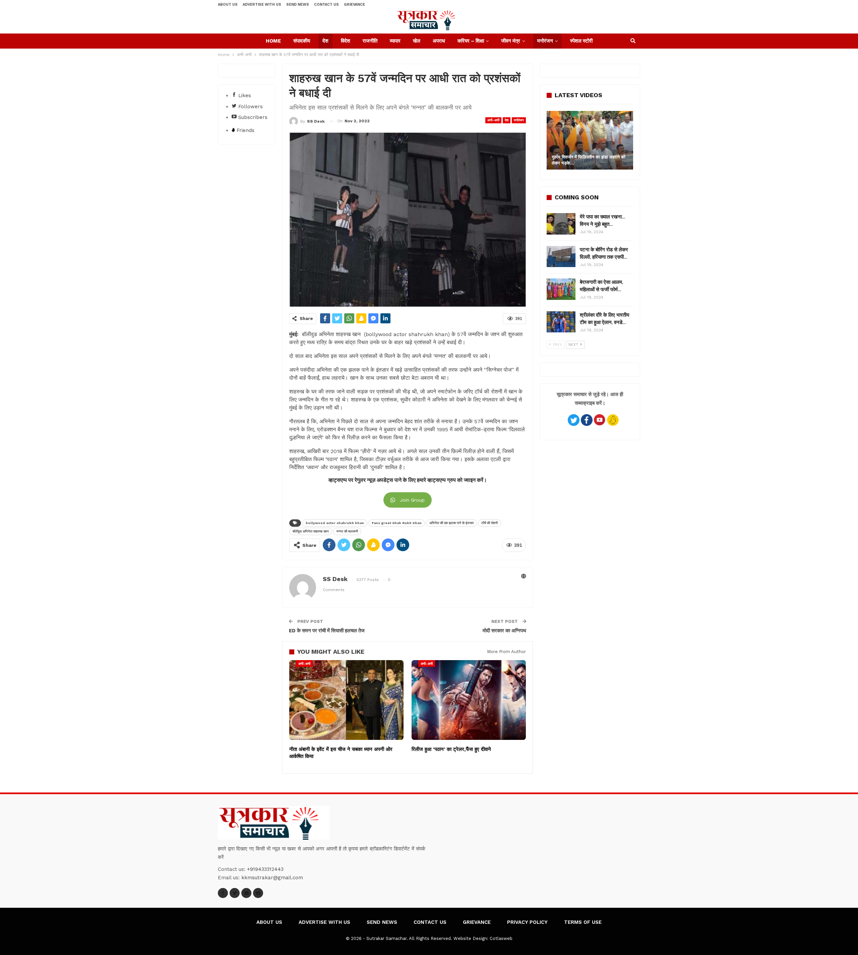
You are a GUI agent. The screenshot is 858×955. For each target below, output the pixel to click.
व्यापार (395, 41)
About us (228, 4)
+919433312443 (265, 869)
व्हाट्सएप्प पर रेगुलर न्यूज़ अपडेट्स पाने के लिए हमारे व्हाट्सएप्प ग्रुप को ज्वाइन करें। (407, 480)
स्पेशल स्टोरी (581, 41)
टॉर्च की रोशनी (489, 523)
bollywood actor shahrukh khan (335, 523)
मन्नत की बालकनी (347, 531)
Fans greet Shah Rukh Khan (397, 523)
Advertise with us (262, 4)
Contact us (326, 4)
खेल (416, 41)
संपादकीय (301, 41)
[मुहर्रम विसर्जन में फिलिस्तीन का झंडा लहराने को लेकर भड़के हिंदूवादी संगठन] (590, 140)
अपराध (439, 41)
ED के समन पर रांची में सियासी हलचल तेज (327, 631)
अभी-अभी (493, 120)
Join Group (412, 500)
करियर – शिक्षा (470, 41)
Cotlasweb (501, 938)
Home (273, 41)
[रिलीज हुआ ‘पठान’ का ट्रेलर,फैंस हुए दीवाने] (469, 700)
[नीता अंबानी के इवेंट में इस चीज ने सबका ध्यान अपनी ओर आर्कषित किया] (346, 700)
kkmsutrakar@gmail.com (272, 878)
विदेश (345, 41)
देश (325, 41)
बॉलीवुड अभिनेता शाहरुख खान (311, 531)
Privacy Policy (527, 922)
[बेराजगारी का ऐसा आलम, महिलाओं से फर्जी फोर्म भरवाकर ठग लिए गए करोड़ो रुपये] (561, 289)
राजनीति (370, 41)
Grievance (354, 4)
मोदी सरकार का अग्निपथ (504, 631)
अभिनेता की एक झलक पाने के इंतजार (451, 523)
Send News (297, 4)
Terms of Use (583, 922)
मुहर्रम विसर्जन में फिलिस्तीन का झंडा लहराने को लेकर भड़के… (588, 160)
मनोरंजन (545, 41)
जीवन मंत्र (510, 41)
